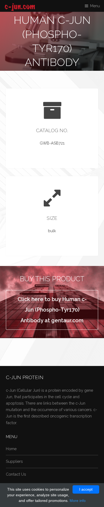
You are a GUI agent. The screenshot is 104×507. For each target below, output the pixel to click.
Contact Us (16, 474)
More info (78, 500)
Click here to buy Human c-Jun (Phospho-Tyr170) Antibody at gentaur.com (52, 310)
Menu (95, 5)
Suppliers (14, 461)
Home (11, 448)
